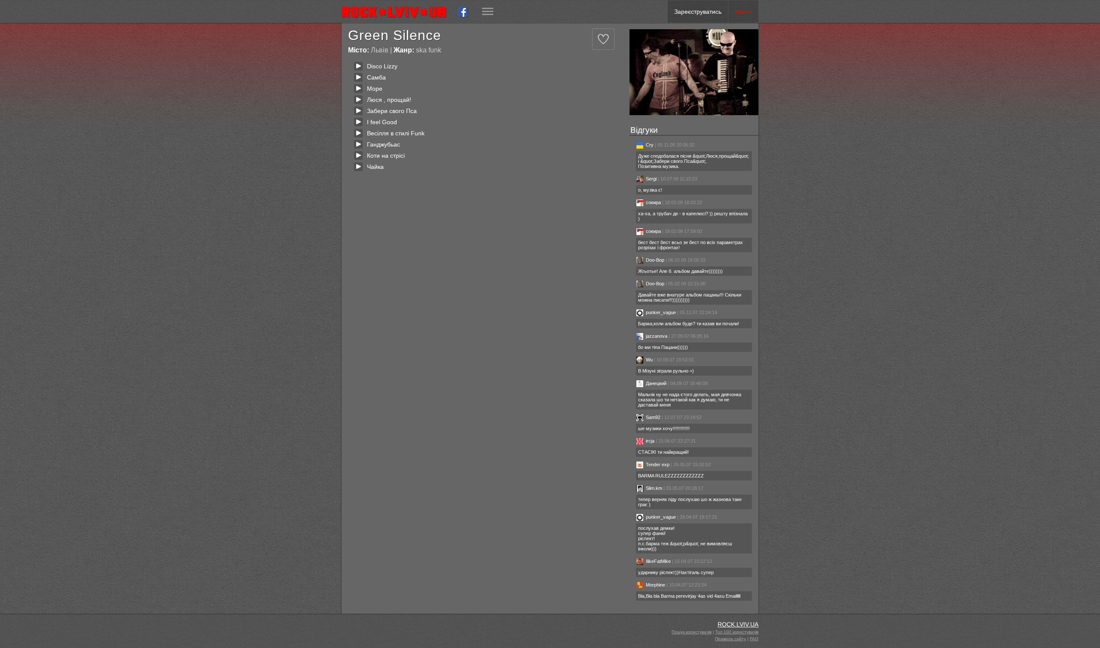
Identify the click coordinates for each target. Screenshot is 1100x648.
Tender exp (657, 464)
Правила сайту (730, 638)
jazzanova (656, 336)
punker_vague (661, 312)
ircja (650, 440)
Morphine (655, 584)
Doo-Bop (655, 260)
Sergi (651, 178)
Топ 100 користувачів (736, 632)
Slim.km (654, 488)
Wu (649, 359)
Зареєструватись (697, 11)
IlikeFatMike (658, 561)
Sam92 (653, 417)
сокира (653, 202)
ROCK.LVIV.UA (738, 624)
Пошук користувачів (692, 632)
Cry (650, 144)
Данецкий (656, 383)
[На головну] (397, 11)
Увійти (743, 11)
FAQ (754, 638)
